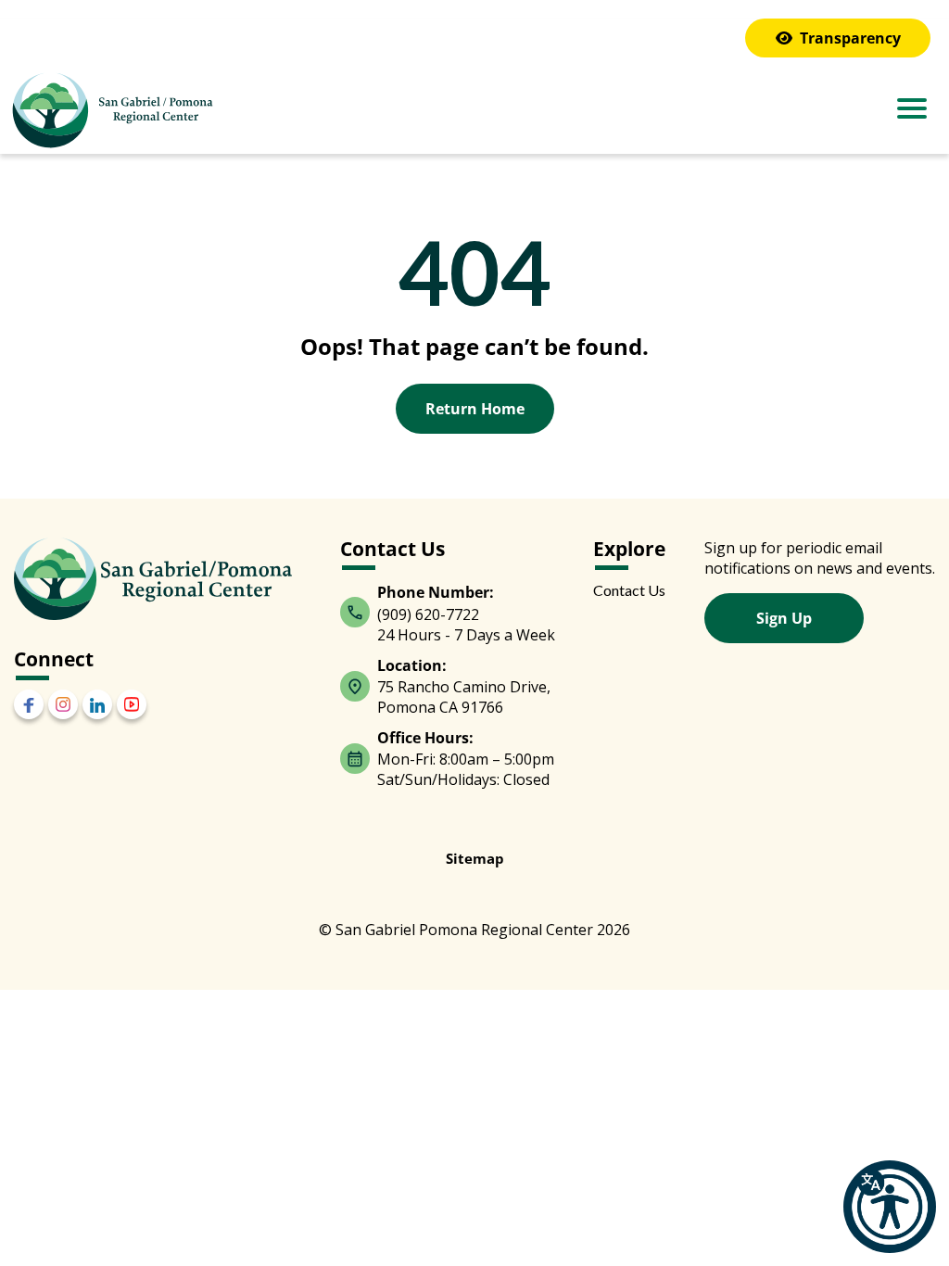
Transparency (850, 38)
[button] (889, 1206)
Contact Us (629, 590)
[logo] (111, 113)
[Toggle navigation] (912, 110)
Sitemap (475, 858)
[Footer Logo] (153, 579)
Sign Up (784, 618)
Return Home (475, 409)
